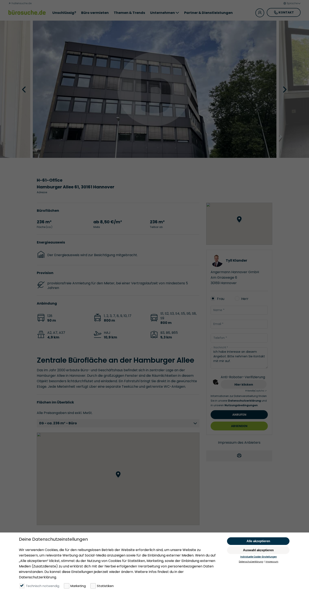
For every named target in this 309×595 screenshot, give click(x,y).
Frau (220, 298)
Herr (244, 298)
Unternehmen (162, 12)
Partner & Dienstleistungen (208, 12)
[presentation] (24, 89)
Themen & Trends (129, 12)
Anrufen (239, 415)
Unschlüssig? (64, 12)
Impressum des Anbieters (239, 442)
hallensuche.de (21, 3)
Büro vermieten (95, 12)
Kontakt (286, 12)
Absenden (239, 426)
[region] (118, 479)
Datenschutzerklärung (244, 400)
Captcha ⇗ (256, 390)
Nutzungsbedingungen (241, 405)
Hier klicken (243, 384)
